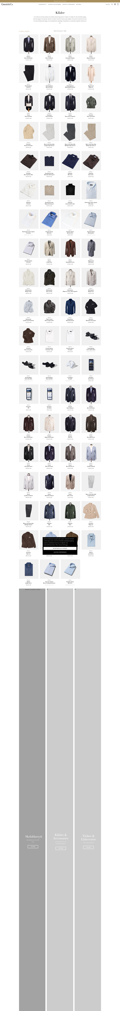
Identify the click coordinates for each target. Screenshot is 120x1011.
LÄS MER (33, 846)
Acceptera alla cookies (60, 548)
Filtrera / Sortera (24, 31)
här (66, 545)
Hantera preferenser (60, 552)
